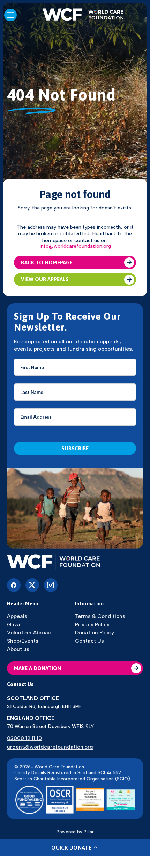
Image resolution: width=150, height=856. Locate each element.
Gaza (13, 624)
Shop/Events (22, 640)
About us (18, 649)
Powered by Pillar (75, 831)
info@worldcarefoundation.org (75, 246)
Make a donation (37, 668)
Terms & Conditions (100, 616)
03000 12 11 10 (24, 738)
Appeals (17, 616)
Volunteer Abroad (29, 632)
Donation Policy (94, 632)
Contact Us (89, 640)
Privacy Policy (92, 624)
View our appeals (45, 279)
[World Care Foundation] (75, 562)
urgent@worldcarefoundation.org (50, 747)
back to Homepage (47, 262)
